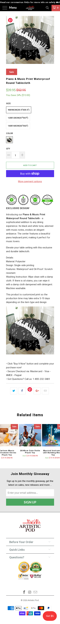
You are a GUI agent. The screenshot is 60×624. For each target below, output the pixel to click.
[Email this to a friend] (45, 390)
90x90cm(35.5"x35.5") (18, 110)
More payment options (30, 181)
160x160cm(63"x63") (18, 126)
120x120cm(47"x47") (18, 118)
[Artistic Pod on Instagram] (30, 592)
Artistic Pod (33, 600)
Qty (8, 148)
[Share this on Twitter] (13, 390)
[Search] (47, 8)
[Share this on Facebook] (22, 390)
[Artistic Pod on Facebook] (24, 592)
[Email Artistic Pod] (35, 592)
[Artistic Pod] (30, 8)
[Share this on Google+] (37, 390)
